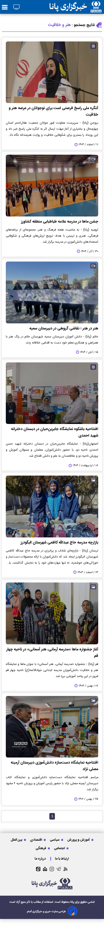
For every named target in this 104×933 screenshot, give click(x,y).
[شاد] (45, 869)
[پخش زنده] (16, 7)
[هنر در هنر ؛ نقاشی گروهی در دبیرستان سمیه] (52, 292)
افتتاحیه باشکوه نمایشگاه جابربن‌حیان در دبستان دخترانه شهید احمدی (54, 432)
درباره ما (40, 858)
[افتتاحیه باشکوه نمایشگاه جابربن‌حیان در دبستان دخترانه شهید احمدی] (52, 393)
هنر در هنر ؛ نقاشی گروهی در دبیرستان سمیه (63, 328)
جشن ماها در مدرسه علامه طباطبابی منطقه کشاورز (59, 221)
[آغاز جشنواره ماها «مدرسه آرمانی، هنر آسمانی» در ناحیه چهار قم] (52, 613)
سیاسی (55, 840)
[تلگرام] (58, 868)
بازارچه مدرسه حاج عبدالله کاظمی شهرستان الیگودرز (59, 542)
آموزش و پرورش (78, 840)
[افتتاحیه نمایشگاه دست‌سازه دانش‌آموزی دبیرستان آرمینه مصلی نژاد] (52, 727)
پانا (72, 902)
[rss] (65, 868)
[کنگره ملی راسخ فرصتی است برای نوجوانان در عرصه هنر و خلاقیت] (52, 72)
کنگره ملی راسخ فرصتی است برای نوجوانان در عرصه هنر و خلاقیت (53, 111)
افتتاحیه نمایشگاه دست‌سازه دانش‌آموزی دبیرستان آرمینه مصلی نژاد (54, 766)
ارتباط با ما (62, 858)
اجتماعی (60, 848)
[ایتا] (38, 869)
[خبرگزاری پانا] (75, 7)
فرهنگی (41, 848)
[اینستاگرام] (51, 869)
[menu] (4, 7)
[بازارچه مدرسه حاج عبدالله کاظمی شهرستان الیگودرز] (52, 506)
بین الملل (17, 840)
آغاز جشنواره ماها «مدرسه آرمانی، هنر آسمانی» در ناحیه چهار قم (52, 652)
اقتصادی (36, 840)
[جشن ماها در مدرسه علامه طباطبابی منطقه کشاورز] (52, 185)
